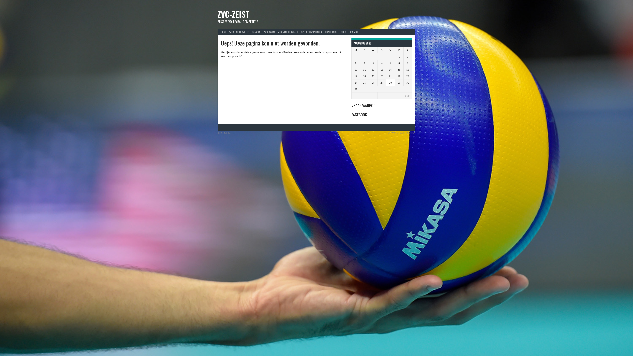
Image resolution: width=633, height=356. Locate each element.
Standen (256, 32)
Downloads (330, 32)
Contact (353, 32)
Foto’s (343, 32)
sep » (407, 95)
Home (223, 32)
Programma (269, 32)
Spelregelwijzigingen (311, 32)
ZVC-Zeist (233, 14)
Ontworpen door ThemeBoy (401, 133)
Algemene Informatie (288, 32)
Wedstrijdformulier (239, 32)
